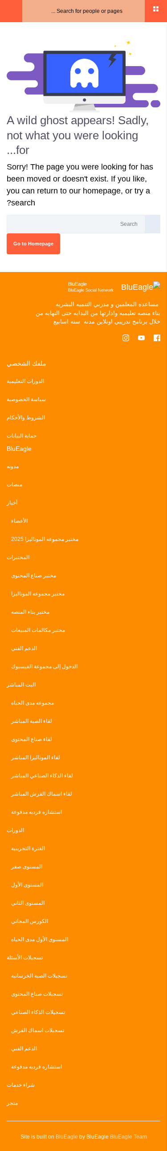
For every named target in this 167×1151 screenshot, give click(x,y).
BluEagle (67, 1137)
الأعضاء (19, 521)
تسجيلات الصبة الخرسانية (39, 976)
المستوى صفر (26, 866)
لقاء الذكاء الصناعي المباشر (42, 776)
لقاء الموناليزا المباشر (35, 757)
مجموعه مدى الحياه (32, 703)
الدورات (15, 830)
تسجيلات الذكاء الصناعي (38, 1012)
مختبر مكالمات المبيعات (38, 630)
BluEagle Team (128, 1137)
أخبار (12, 503)
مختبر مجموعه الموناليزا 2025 (44, 539)
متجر (12, 1103)
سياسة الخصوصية (26, 399)
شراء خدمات (21, 1085)
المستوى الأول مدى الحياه (39, 939)
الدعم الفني (24, 648)
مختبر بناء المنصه (30, 612)
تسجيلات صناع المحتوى (37, 994)
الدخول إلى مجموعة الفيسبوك (44, 666)
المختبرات (18, 557)
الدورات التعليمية (25, 381)
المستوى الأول (27, 885)
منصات (14, 484)
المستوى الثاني (28, 903)
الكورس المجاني (29, 921)
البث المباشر (21, 685)
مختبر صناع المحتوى (33, 575)
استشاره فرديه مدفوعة (36, 812)
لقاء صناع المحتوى (31, 739)
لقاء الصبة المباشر (31, 721)
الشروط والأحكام (26, 417)
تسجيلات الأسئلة (25, 957)
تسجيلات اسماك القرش (37, 1030)
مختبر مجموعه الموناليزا (38, 594)
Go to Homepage (33, 243)
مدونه (13, 466)
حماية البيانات (22, 436)
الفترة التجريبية (28, 848)
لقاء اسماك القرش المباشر (41, 794)
